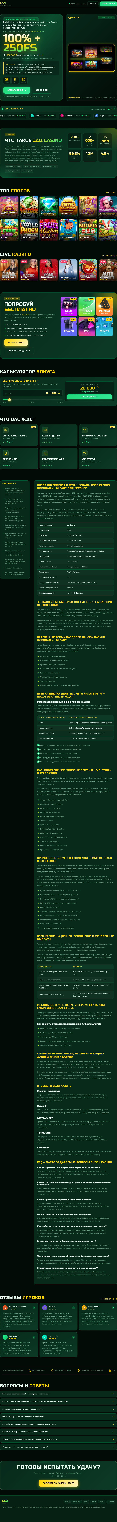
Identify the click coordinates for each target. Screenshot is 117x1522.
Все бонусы (42, 90)
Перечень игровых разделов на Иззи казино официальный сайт (15, 510)
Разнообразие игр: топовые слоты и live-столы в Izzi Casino (15, 527)
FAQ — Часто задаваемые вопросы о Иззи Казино (14, 573)
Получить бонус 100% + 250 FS (58, 1483)
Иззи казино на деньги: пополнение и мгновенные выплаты (15, 544)
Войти (93, 4)
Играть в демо (16, 342)
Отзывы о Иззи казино (13, 568)
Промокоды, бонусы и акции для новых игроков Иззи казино (15, 536)
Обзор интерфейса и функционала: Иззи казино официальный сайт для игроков (15, 492)
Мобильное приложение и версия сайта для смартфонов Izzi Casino (14, 553)
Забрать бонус (15, 90)
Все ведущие (108, 255)
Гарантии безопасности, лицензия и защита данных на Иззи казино (15, 561)
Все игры (110, 192)
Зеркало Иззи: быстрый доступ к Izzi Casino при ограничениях (14, 501)
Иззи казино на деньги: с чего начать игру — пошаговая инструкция (14, 518)
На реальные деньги (19, 350)
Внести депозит (89, 397)
